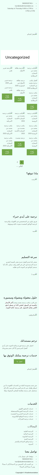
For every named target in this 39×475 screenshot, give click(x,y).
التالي (19, 166)
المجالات (32, 426)
